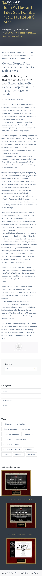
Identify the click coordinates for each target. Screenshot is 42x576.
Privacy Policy (9, 573)
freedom (28, 449)
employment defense (12, 449)
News (5, 406)
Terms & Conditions (30, 573)
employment (21, 439)
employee (26, 429)
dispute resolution (10, 429)
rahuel (24, 350)
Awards (6, 396)
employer (7, 439)
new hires (31, 454)
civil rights (21, 424)
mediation (18, 454)
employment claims (11, 444)
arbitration (8, 424)
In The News (22, 29)
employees (29, 434)
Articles (6, 391)
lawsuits (7, 454)
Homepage (7, 29)
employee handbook (12, 434)
